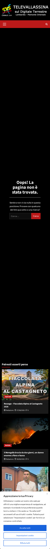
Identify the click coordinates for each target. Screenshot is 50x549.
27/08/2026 (21, 410)
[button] (4, 23)
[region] (25, 520)
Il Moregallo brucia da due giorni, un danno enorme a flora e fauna (24, 454)
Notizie (7, 445)
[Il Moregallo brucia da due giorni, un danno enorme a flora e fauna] (25, 433)
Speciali (8, 397)
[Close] (47, 493)
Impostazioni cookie (25, 535)
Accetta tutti (25, 528)
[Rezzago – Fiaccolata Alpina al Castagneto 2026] (25, 384)
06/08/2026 (21, 459)
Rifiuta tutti (25, 543)
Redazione (10, 410)
